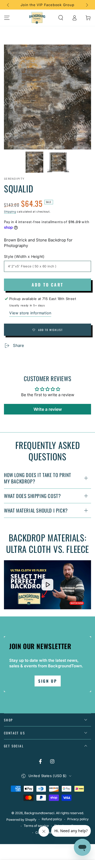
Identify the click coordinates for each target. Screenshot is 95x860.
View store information (30, 313)
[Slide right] (86, 5)
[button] (61, 18)
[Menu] (7, 18)
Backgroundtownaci (39, 813)
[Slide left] (8, 5)
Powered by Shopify (21, 820)
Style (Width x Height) (24, 256)
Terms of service (36, 826)
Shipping (10, 211)
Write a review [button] (48, 409)
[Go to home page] (37, 18)
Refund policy (52, 819)
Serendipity (14, 178)
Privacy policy (78, 819)
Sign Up (47, 681)
